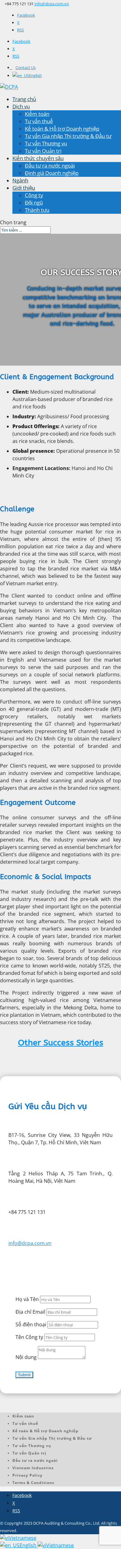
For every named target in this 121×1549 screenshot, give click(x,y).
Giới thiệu (23, 187)
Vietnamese (22, 1538)
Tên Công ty (29, 1337)
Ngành (20, 180)
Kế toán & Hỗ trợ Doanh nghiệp (62, 128)
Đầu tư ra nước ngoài (50, 165)
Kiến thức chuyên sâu (38, 158)
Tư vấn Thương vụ (46, 143)
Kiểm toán (37, 113)
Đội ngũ (34, 202)
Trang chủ (24, 99)
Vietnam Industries (33, 1467)
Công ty (34, 195)
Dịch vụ (21, 106)
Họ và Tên (27, 1299)
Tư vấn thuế (39, 121)
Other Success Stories (60, 1043)
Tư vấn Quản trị (43, 150)
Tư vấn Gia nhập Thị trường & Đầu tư (68, 136)
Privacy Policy (27, 1475)
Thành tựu (37, 209)
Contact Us (26, 67)
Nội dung (26, 1357)
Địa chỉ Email (30, 1311)
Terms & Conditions (33, 1482)
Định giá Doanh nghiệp (51, 172)
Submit (24, 1375)
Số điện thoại (31, 1324)
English (29, 1545)
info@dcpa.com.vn (30, 1243)
